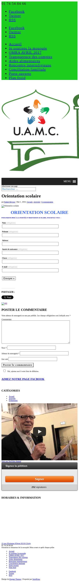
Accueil (15, 44)
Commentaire (6, 319)
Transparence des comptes (30, 57)
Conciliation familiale (27, 69)
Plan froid (17, 78)
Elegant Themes (15, 579)
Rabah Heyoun (9, 202)
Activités (36, 202)
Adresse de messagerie (10, 353)
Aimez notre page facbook (22, 379)
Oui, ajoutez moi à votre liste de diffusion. (23, 371)
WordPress (36, 579)
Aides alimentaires (24, 61)
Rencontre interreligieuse (30, 65)
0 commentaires (47, 202)
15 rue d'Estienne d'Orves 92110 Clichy (16, 543)
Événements (13, 400)
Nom (4, 348)
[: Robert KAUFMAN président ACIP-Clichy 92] (39, 431)
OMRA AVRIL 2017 (25, 52)
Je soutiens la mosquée (28, 48)
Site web (4, 359)
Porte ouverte (20, 73)
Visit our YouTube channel (11, 461)
